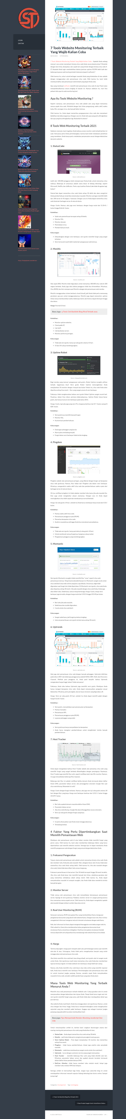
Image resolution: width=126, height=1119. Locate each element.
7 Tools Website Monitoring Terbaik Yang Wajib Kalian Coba (71, 61)
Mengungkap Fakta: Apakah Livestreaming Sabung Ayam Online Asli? (28, 111)
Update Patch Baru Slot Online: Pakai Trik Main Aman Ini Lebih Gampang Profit (28, 190)
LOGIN (20, 40)
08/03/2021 (54, 56)
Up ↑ (105, 1114)
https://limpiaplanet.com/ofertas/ (27, 260)
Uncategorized (61, 1085)
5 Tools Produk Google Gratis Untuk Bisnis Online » (91, 1103)
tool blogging (74, 1085)
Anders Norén (98, 1114)
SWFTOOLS (58, 1114)
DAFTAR (21, 43)
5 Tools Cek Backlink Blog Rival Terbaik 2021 (79, 312)
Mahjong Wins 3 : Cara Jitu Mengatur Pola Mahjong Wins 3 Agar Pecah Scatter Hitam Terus (28, 71)
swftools (67, 86)
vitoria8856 (64, 56)
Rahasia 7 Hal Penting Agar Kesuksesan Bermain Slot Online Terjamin (27, 131)
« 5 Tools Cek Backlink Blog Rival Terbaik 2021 (65, 1097)
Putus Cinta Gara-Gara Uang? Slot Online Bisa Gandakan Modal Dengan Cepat (28, 210)
